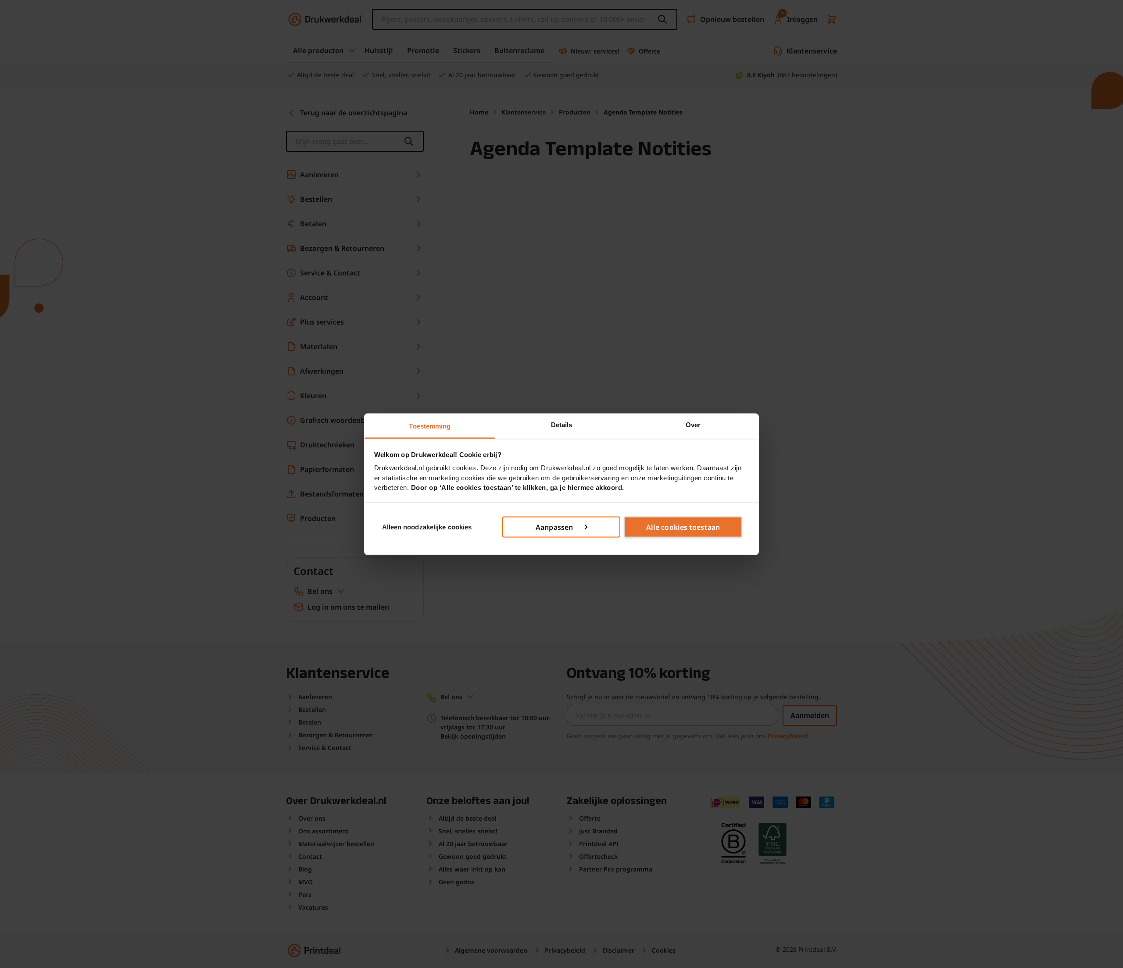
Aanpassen (554, 527)
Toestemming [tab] (430, 425)
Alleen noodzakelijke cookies (427, 526)
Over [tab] (693, 424)
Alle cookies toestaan (683, 527)
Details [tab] (561, 424)
